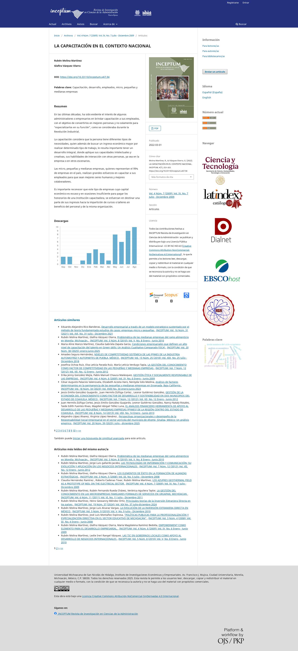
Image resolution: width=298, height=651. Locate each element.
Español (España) (212, 92)
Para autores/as (210, 51)
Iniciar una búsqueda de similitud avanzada (98, 438)
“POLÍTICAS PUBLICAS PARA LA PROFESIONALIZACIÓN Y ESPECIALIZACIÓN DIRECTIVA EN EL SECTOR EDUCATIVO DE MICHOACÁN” (125, 516)
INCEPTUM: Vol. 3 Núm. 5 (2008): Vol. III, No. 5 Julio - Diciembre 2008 (120, 476)
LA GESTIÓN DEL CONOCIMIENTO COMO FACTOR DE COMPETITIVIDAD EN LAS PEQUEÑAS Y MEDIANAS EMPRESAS (124, 366)
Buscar (94, 24)
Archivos (67, 24)
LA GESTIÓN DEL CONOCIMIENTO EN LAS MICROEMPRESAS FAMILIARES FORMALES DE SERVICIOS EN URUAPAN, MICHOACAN (124, 492)
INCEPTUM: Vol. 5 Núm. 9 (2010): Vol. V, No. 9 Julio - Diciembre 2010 (111, 511)
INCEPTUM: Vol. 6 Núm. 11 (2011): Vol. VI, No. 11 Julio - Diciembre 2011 (102, 497)
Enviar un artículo (215, 71)
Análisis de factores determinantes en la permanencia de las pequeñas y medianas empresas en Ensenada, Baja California (121, 383)
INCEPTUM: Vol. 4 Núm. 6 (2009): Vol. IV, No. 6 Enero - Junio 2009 (117, 378)
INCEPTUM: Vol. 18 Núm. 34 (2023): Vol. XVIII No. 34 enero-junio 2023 (101, 388)
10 (74, 430)
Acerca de (109, 24)
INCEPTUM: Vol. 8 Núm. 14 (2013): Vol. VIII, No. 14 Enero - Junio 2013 (114, 413)
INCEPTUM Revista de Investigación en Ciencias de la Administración (97, 613)
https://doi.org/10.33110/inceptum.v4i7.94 (85, 77)
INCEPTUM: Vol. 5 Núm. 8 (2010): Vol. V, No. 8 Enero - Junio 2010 (127, 340)
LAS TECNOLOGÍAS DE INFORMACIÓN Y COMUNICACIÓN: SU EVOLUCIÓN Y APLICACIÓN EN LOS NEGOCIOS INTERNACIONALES (126, 464)
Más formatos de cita (162, 177)
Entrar (246, 2)
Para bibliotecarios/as (213, 56)
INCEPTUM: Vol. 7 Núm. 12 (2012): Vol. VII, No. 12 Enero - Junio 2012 (139, 399)
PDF (156, 128)
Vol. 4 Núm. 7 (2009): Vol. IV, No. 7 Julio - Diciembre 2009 (105, 35)
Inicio (57, 35)
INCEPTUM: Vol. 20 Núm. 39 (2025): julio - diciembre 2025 (106, 423)
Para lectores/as (210, 45)
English (206, 97)
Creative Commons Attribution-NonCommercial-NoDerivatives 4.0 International (170, 250)
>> (79, 430)
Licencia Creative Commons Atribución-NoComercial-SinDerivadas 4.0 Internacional (130, 596)
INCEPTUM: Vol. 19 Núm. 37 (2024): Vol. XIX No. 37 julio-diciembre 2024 (115, 504)
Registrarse (233, 2)
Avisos (80, 24)
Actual (52, 24)
